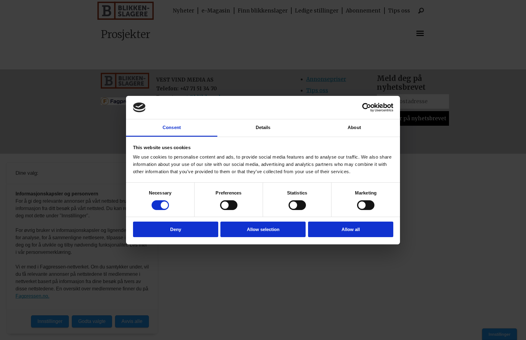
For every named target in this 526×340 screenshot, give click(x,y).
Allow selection (263, 229)
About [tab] (354, 127)
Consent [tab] (172, 127)
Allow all (351, 229)
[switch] (228, 205)
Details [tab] (263, 127)
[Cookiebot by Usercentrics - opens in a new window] (366, 107)
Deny (175, 229)
